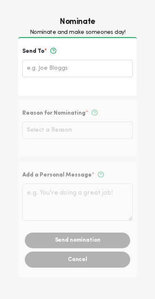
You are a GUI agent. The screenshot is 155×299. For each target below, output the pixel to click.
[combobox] (79, 69)
